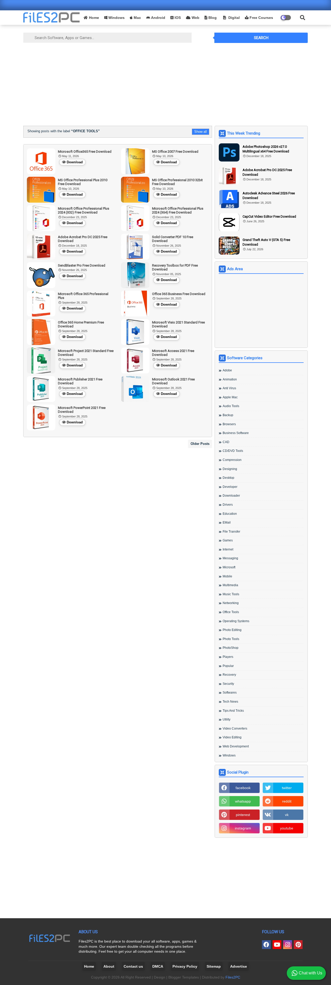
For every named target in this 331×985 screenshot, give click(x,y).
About (108, 966)
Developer (230, 487)
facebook (243, 788)
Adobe (227, 370)
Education (230, 514)
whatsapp (243, 801)
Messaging (230, 558)
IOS (177, 18)
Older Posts (200, 444)
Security (228, 684)
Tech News (230, 701)
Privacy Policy (184, 966)
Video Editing (232, 737)
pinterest (243, 815)
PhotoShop (230, 648)
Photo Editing (232, 630)
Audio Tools (231, 406)
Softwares (230, 692)
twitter (287, 788)
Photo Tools (231, 639)
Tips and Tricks (233, 710)
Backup (228, 415)
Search (261, 37)
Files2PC (232, 977)
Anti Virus (229, 388)
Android (157, 18)
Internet (228, 549)
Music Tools (231, 594)
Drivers (228, 504)
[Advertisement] (165, 83)
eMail (227, 522)
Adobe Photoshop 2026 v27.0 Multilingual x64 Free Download (266, 149)
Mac (137, 18)
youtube (286, 828)
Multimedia (230, 585)
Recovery (229, 675)
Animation (230, 379)
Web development (236, 746)
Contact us (133, 966)
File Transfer (231, 531)
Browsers (229, 424)
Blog (212, 18)
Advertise (238, 966)
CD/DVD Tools (233, 451)
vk (287, 815)
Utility (226, 719)
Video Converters (235, 728)
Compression (232, 460)
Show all (200, 132)
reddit (286, 801)
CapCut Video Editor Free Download (269, 216)
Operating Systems (236, 621)
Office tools (231, 612)
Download (75, 162)
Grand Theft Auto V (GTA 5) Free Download (266, 242)
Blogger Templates (183, 977)
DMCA (157, 966)
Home (94, 18)
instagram (243, 828)
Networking (231, 603)
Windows (116, 18)
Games (228, 540)
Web (195, 18)
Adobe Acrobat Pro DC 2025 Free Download (267, 172)
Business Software (236, 433)
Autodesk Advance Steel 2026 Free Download (269, 195)
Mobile (227, 576)
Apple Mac (230, 397)
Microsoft (229, 567)
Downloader (231, 495)
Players (228, 657)
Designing (230, 469)
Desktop (228, 478)
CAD (226, 442)
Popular (228, 666)
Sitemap (214, 966)
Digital (233, 18)
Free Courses (261, 18)
